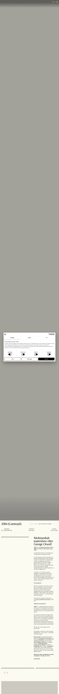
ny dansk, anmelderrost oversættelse (42, 599)
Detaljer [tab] (29, 337)
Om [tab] (46, 337)
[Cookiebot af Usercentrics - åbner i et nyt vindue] (49, 334)
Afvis (13, 358)
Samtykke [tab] (12, 337)
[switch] (23, 354)
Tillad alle (46, 358)
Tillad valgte (29, 358)
